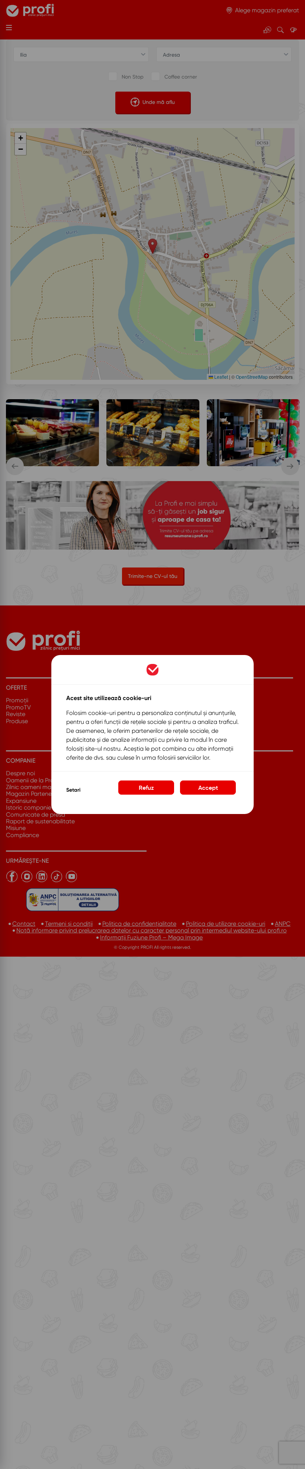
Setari (73, 790)
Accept (208, 787)
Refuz (146, 787)
